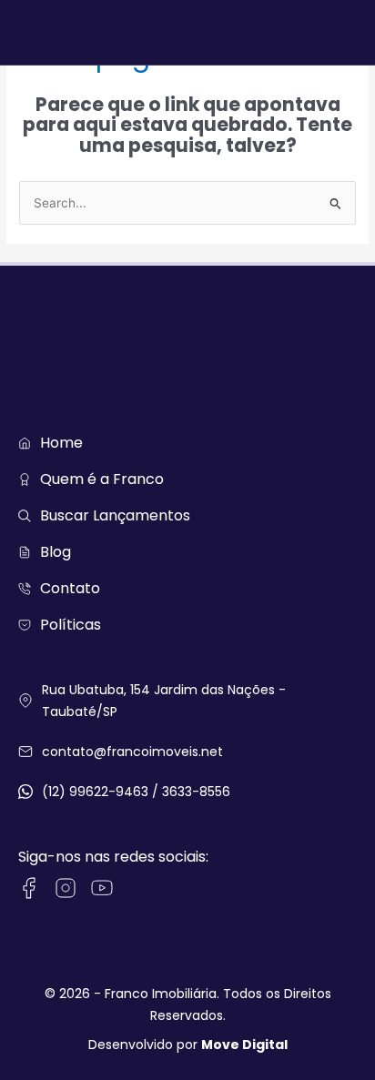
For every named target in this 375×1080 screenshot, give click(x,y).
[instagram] (65, 888)
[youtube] (102, 888)
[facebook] (29, 888)
